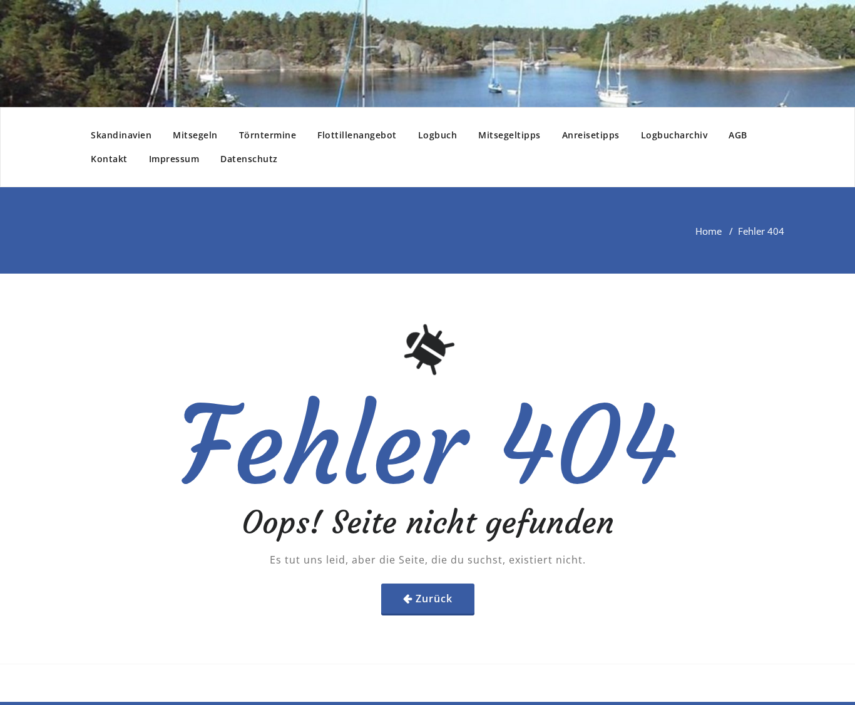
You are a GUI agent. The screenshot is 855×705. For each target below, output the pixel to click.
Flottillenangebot (357, 135)
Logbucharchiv (674, 135)
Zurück (434, 598)
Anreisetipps (591, 135)
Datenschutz (249, 159)
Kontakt (109, 159)
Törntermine (268, 135)
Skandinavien (121, 135)
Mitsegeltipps (509, 135)
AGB (738, 135)
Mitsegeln (195, 135)
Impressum (174, 159)
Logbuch (438, 135)
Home (708, 231)
